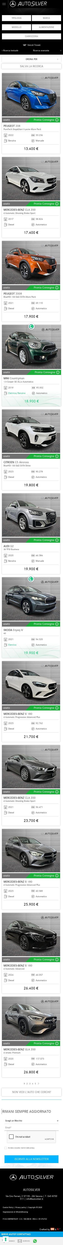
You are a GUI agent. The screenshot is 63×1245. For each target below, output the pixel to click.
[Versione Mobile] (4, 4)
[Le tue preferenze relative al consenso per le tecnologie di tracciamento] (6, 1239)
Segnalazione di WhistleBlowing (15, 1212)
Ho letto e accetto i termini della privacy (21, 1148)
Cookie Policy (8, 1207)
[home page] (35, 4)
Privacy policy (20, 1207)
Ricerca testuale (10, 50)
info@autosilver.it (34, 1199)
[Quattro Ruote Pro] (58, 1229)
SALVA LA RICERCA (31, 66)
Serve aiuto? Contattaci (16, 1234)
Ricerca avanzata (41, 50)
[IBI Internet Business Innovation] (53, 1229)
